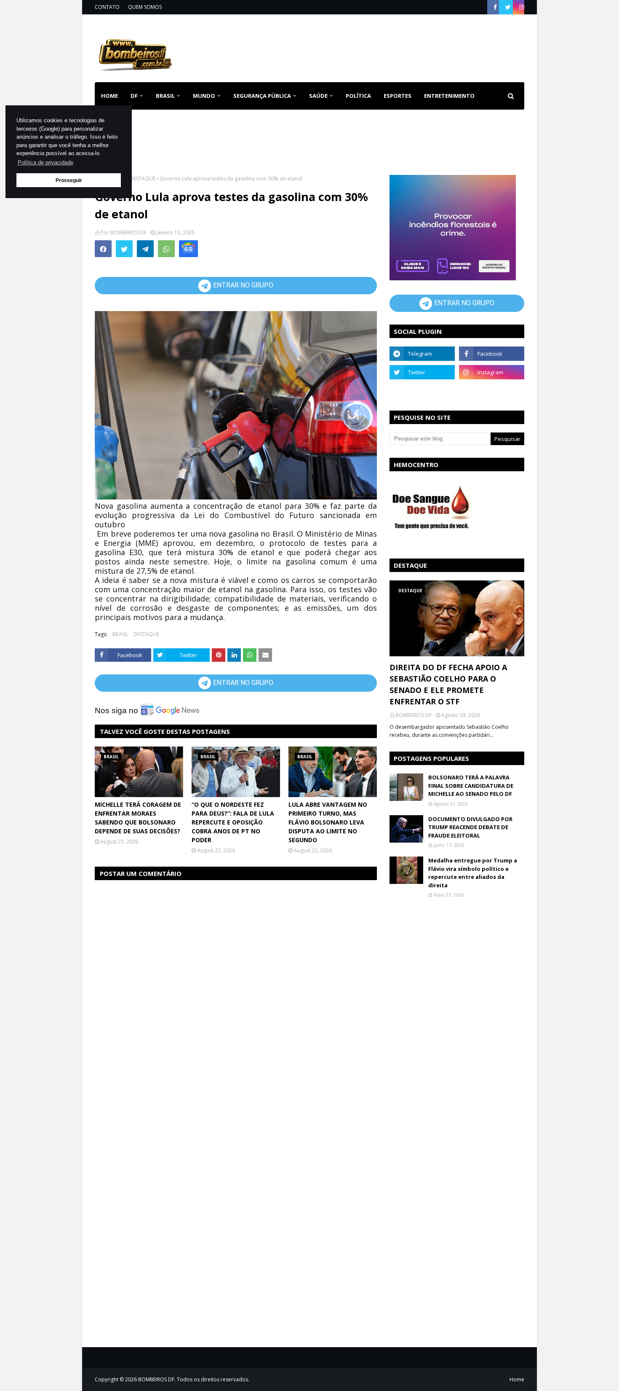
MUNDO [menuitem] (204, 95)
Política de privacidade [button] (45, 162)
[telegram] (422, 353)
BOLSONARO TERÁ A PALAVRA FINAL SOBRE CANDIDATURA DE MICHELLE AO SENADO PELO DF (470, 785)
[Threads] (422, 391)
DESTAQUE (142, 178)
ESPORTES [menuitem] (397, 95)
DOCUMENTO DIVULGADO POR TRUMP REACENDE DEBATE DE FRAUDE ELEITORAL (470, 827)
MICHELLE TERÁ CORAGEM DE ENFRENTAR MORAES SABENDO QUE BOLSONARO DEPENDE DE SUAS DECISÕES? (138, 817)
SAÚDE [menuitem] (318, 95)
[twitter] (508, 7)
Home (517, 1379)
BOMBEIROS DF (128, 232)
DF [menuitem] (134, 95)
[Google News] (188, 248)
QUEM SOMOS (145, 7)
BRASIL (120, 634)
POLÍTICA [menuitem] (358, 95)
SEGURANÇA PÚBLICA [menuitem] (262, 95)
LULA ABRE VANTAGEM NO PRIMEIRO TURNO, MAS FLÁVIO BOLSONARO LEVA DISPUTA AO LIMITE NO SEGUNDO (327, 822)
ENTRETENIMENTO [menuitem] (449, 95)
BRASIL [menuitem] (165, 95)
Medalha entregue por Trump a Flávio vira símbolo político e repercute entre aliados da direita (472, 873)
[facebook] (495, 7)
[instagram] (520, 7)
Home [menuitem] (109, 95)
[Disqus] (236, 993)
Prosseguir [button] (69, 180)
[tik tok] (491, 391)
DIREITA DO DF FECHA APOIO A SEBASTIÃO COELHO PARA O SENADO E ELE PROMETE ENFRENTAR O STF (448, 684)
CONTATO (107, 7)
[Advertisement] (371, 46)
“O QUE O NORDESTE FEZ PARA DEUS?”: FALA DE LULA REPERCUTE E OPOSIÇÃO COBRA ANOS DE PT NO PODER (233, 822)
